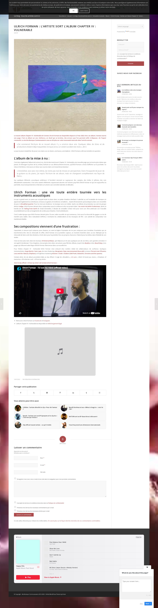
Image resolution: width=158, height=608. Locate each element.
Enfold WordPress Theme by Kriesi (56, 594)
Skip (141, 603)
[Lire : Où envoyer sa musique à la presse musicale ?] (119, 141)
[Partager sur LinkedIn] (73, 393)
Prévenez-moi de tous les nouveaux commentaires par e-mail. (35, 507)
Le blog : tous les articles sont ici (27, 16)
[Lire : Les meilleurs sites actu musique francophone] (119, 91)
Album (16, 33)
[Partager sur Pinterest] (60, 393)
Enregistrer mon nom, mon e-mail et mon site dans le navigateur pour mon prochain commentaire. (46, 479)
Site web (42, 472)
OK (73, 11)
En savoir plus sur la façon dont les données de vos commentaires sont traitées (74, 521)
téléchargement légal (55, 324)
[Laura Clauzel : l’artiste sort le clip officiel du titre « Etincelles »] (1, 304)
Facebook (38, 321)
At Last (73, 257)
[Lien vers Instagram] (99, 393)
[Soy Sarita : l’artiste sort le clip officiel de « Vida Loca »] (156, 304)
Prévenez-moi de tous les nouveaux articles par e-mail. (33, 511)
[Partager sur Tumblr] (86, 393)
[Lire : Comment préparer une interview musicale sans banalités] (119, 126)
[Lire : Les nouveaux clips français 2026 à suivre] (119, 159)
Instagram (46, 321)
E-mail (42, 465)
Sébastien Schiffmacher (32, 379)
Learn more (84, 11)
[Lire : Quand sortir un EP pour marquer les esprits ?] (119, 109)
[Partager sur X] (33, 393)
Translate (132, 32)
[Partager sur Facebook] (20, 393)
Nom (42, 458)
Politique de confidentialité (56, 503)
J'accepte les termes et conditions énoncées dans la (40, 503)
